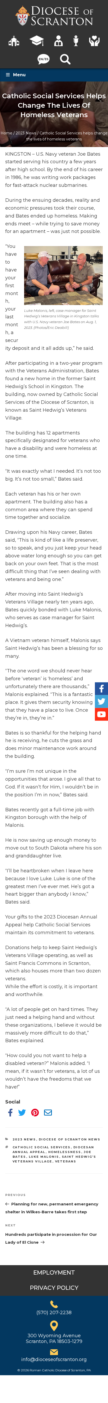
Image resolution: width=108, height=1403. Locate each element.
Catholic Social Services (42, 1147)
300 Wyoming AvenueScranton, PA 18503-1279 (54, 1338)
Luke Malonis (44, 1157)
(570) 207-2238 (54, 1312)
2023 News (26, 133)
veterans (66, 1161)
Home (6, 133)
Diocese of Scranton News (70, 1139)
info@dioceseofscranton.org (54, 1359)
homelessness (64, 1152)
